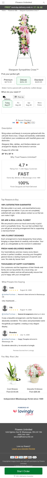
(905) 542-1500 (24, 434)
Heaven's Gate (23, 294)
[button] (42, 473)
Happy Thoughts (23, 339)
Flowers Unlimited (23, 2)
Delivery (7, 98)
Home (4, 10)
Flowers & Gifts (12, 10)
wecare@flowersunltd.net (23, 436)
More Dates (39, 104)
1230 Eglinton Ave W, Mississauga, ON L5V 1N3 (23, 432)
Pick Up (21, 97)
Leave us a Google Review (23, 448)
